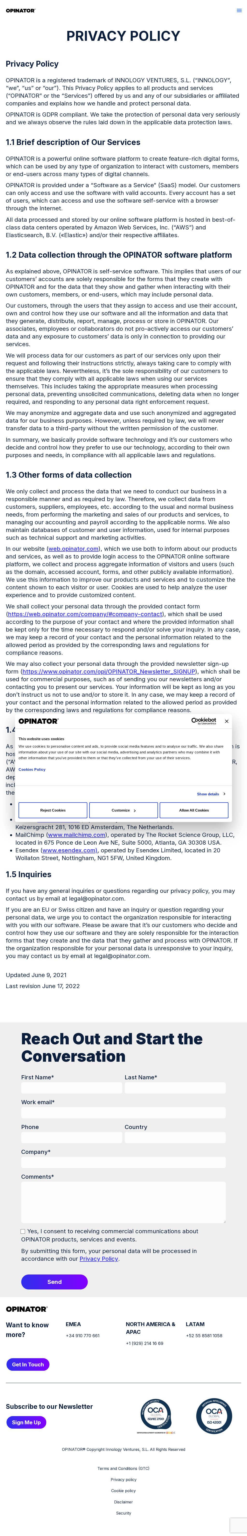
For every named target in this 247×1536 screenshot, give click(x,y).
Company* (36, 1151)
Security (123, 1513)
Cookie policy (123, 1490)
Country (136, 1126)
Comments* (37, 1176)
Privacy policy (124, 1479)
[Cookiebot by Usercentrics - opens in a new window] (195, 721)
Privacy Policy (99, 1258)
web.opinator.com (73, 548)
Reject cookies (53, 810)
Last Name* (141, 1077)
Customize (121, 810)
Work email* (38, 1102)
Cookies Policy (32, 769)
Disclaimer (123, 1502)
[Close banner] (226, 721)
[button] (239, 10)
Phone (30, 1126)
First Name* (37, 1077)
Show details (208, 794)
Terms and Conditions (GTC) (123, 1468)
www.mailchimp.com (76, 834)
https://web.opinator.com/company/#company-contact (85, 614)
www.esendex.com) (69, 850)
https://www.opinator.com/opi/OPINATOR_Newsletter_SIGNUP (108, 671)
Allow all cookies (194, 810)
